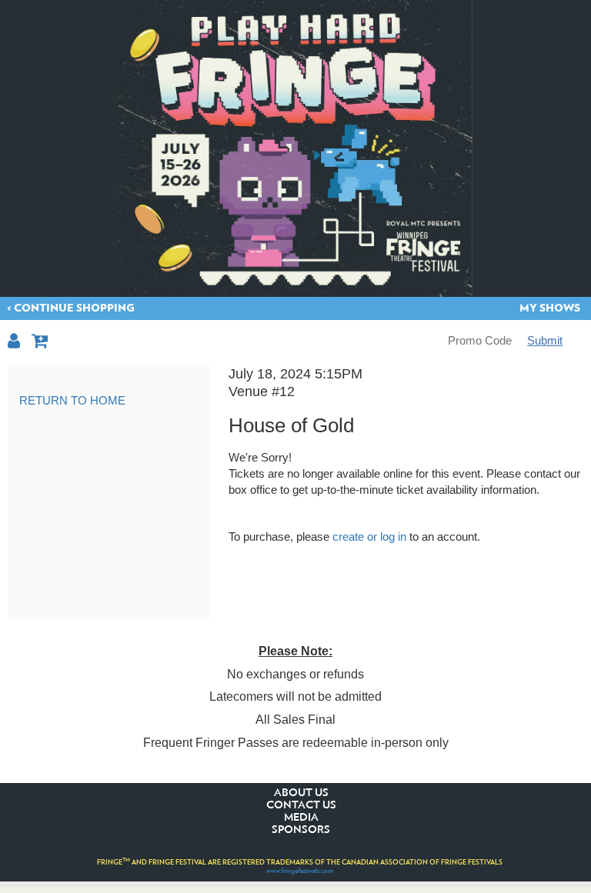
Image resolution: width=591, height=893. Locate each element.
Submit (545, 340)
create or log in (369, 536)
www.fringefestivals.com (299, 871)
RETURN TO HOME (72, 400)
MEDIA (301, 817)
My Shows (549, 308)
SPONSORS (301, 830)
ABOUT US (301, 793)
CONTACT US (301, 805)
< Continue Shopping (71, 308)
